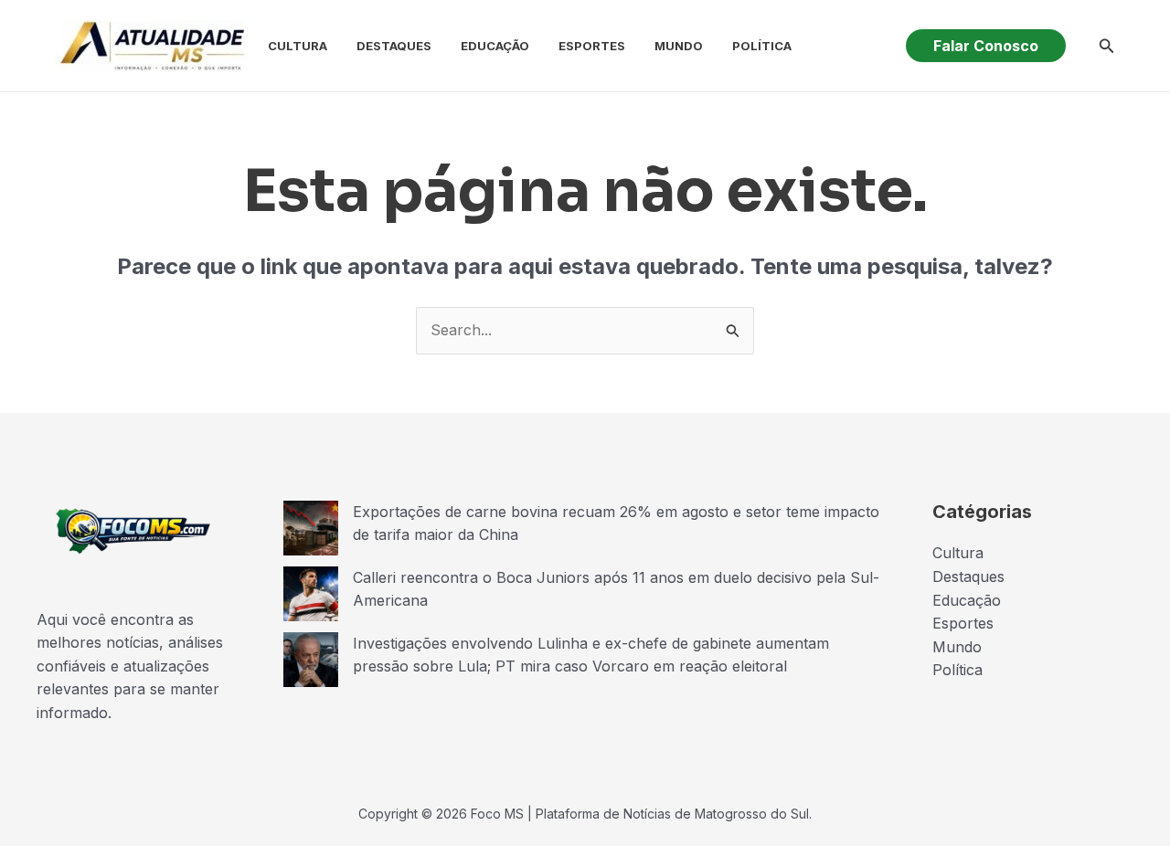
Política (762, 45)
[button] (986, 45)
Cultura (297, 45)
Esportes (591, 45)
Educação (495, 45)
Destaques (393, 45)
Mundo (678, 45)
